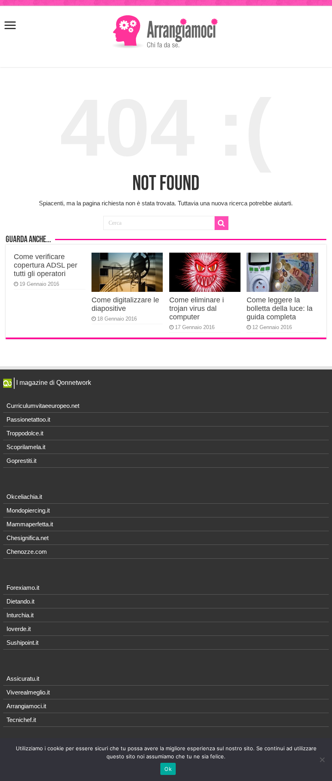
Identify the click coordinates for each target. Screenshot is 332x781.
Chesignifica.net (27, 537)
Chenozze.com (26, 551)
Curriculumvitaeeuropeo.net (42, 405)
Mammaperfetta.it (29, 524)
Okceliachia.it (24, 496)
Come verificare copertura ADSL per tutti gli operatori (45, 265)
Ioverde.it (18, 628)
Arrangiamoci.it (26, 706)
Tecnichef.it (21, 719)
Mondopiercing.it (28, 510)
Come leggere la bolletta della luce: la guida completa (280, 308)
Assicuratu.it (22, 678)
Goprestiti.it (21, 460)
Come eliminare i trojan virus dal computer (196, 308)
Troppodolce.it (24, 433)
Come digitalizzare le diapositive (125, 304)
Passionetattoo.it (28, 419)
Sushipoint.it (22, 642)
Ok (168, 769)
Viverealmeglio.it (28, 692)
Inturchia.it (20, 615)
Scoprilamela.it (25, 446)
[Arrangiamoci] (166, 30)
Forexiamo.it (22, 587)
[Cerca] (221, 223)
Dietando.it (20, 601)
